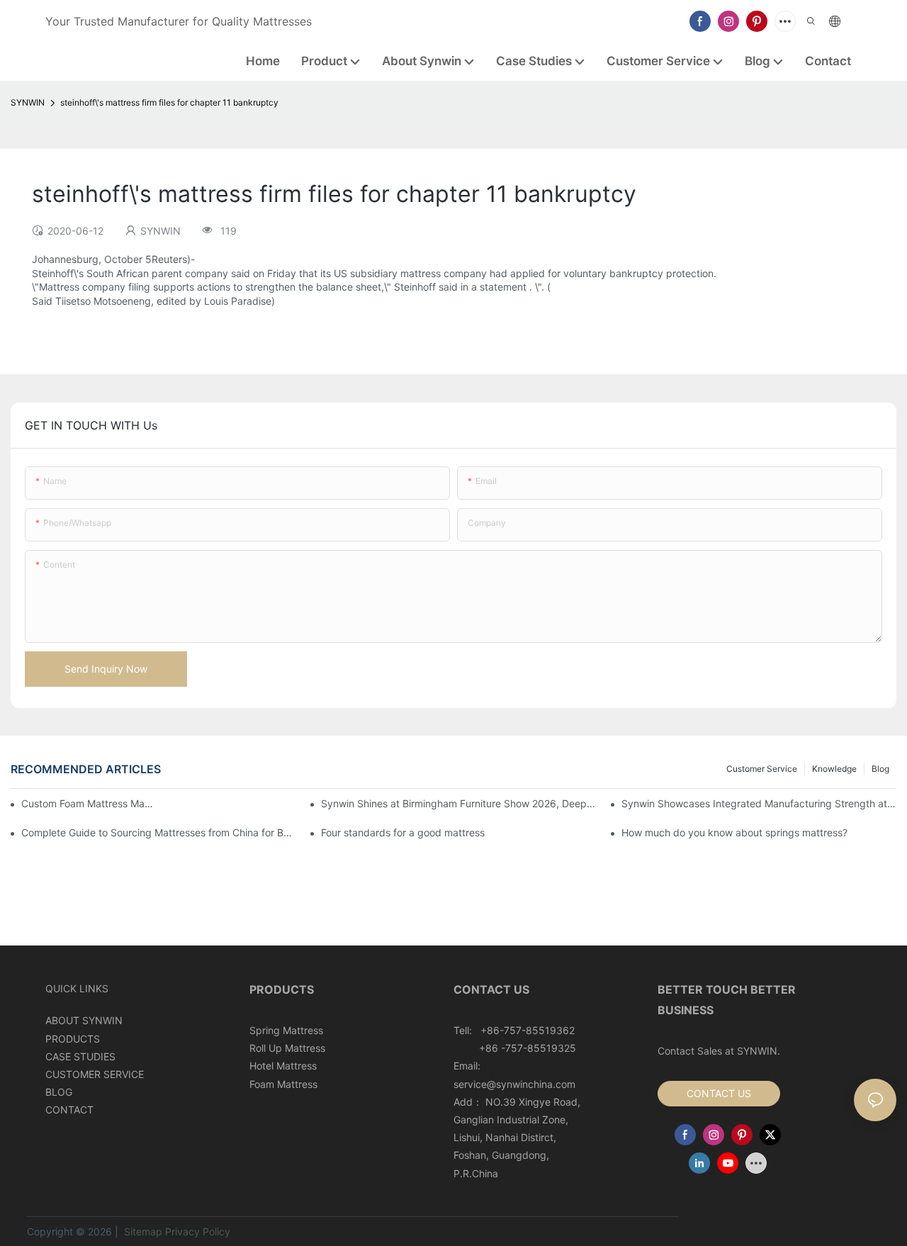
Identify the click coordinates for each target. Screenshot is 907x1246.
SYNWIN (28, 102)
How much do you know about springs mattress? (734, 832)
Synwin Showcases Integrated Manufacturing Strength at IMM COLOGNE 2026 (758, 803)
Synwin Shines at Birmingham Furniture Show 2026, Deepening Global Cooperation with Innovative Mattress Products (458, 803)
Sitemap (141, 1231)
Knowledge (834, 768)
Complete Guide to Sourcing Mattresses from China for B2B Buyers (158, 832)
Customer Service (761, 768)
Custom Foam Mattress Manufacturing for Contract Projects (87, 803)
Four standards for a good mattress (403, 832)
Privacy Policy (197, 1231)
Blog (880, 768)
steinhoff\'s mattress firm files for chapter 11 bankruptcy (169, 102)
